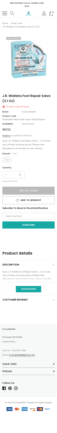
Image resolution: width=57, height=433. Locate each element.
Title (7, 159)
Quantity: (7, 167)
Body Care (17, 23)
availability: (7, 123)
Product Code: (9, 116)
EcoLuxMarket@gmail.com (22, 355)
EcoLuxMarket (8, 329)
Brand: (5, 111)
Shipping (6, 135)
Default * (9, 153)
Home (5, 23)
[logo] (28, 13)
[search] (12, 13)
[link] (5, 388)
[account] (44, 13)
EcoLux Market (28, 111)
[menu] (4, 13)
